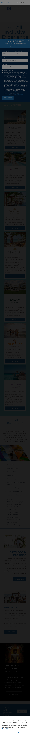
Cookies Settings (15, 732)
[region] (15, 725)
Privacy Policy (5, 728)
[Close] (28, 718)
